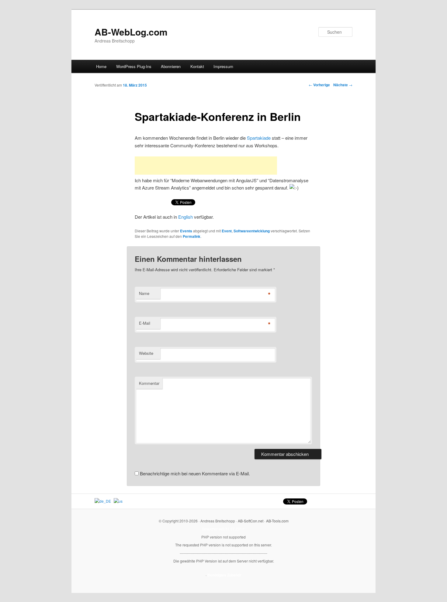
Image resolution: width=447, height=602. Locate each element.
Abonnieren (171, 66)
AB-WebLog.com (131, 31)
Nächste (342, 84)
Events (186, 231)
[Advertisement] (206, 165)
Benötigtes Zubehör (224, 575)
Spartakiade (259, 138)
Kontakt (197, 66)
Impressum (223, 66)
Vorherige (319, 84)
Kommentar (149, 383)
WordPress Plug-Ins (133, 66)
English (185, 217)
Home (101, 66)
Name (144, 293)
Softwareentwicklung (252, 231)
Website (146, 353)
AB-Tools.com (277, 520)
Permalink (191, 236)
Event (227, 231)
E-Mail (144, 323)
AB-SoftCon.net (250, 520)
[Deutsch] (103, 501)
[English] (118, 501)
